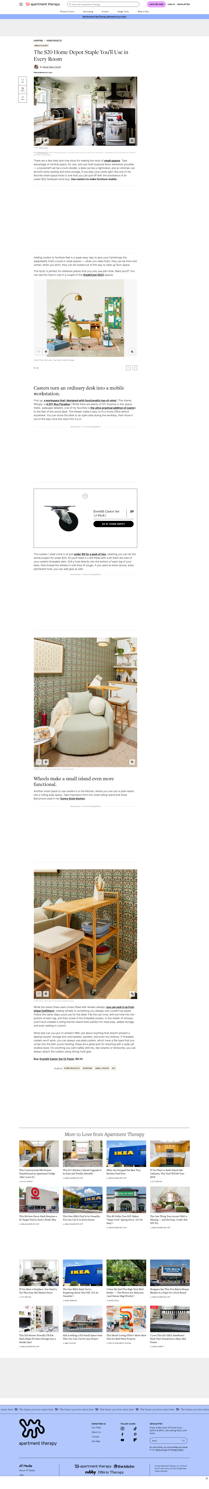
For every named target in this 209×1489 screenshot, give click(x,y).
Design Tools (123, 11)
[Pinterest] (135, 1434)
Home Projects (54, 40)
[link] (39, 1173)
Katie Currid (43, 148)
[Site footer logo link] (53, 1431)
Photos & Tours (67, 11)
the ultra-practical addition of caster (112, 407)
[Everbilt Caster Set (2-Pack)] (63, 518)
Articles (105, 11)
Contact (96, 1436)
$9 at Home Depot (113, 524)
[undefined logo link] (43, 4)
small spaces (112, 160)
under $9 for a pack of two (90, 554)
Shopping (38, 40)
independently (42, 152)
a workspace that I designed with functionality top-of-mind (80, 400)
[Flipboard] (135, 1440)
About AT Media (27, 1470)
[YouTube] (122, 1440)
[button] (132, 140)
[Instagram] (122, 1428)
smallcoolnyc (41, 45)
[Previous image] (128, 368)
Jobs (21, 1475)
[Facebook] (122, 1434)
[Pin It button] (46, 140)
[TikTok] (135, 1428)
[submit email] (183, 1440)
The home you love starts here (50, 1409)
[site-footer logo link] (25, 1466)
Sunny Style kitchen (72, 798)
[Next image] (135, 368)
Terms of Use (161, 1450)
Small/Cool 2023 (93, 274)
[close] (207, 1478)
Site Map (96, 1441)
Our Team (96, 1427)
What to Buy (143, 11)
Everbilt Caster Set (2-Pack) (57, 1058)
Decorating (88, 11)
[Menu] (21, 4)
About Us (96, 1432)
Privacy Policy (177, 1450)
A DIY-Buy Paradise (58, 404)
